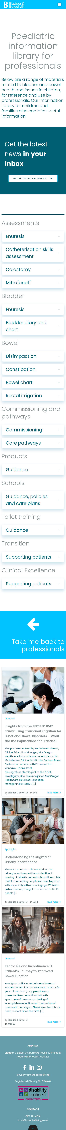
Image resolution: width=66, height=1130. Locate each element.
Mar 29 (11, 1023)
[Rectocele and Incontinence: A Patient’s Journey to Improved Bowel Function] (33, 930)
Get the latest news (26, 154)
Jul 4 (35, 901)
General (10, 718)
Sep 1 (35, 792)
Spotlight (10, 849)
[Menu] (59, 4)
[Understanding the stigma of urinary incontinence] (33, 821)
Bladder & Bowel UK (18, 792)
